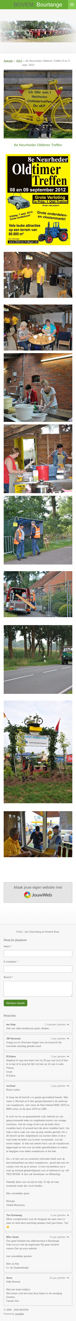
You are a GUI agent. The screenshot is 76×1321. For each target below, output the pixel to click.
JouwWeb (19, 1314)
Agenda (8, 60)
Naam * (8, 946)
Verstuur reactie (15, 1003)
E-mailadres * (11, 961)
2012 (19, 60)
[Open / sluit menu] (72, 4)
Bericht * (8, 977)
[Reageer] (68, 1024)
